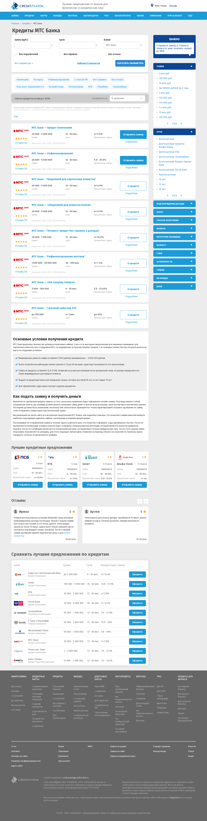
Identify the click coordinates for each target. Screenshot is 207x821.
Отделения (63, 751)
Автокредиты (90, 15)
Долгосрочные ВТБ (169, 152)
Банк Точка (162, 703)
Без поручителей (28, 54)
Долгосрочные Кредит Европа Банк (175, 163)
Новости (192, 746)
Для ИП (160, 686)
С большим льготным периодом (37, 697)
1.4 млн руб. (165, 107)
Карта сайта (16, 766)
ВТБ (90, 86)
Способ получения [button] (168, 220)
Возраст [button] (161, 245)
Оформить (137, 574)
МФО (90, 746)
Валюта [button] (161, 228)
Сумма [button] (160, 66)
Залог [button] (160, 212)
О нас (13, 746)
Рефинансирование (58, 79)
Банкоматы (63, 756)
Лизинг (181, 713)
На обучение (59, 711)
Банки (140, 15)
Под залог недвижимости (30, 86)
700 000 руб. (165, 78)
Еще (190, 15)
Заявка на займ (117, 751)
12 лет (162, 184)
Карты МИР (99, 686)
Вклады (57, 15)
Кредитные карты (38, 678)
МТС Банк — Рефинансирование (52, 153)
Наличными (22, 79)
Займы (15, 15)
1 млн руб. (164, 93)
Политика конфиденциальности (26, 761)
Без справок (70, 54)
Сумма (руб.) (21, 39)
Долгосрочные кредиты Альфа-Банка (171, 145)
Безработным (56, 86)
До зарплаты (17, 700)
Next (145, 500)
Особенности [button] (164, 261)
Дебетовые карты (101, 678)
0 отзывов (107, 464)
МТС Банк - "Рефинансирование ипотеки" (58, 256)
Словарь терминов (161, 746)
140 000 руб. (165, 102)
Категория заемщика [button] (168, 237)
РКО (106, 15)
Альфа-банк (125, 463)
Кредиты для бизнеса (185, 678)
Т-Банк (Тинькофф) (38, 621)
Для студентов (101, 700)
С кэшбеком (37, 726)
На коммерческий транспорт (122, 721)
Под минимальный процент (121, 689)
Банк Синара (35, 659)
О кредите (133, 186)
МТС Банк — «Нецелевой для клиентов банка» (61, 204)
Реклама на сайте (19, 756)
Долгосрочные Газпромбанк (174, 156)
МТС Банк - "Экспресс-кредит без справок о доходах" (66, 230)
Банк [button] (159, 286)
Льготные (119, 707)
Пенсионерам (76, 86)
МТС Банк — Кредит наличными (52, 127)
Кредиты (29, 15)
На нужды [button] (162, 278)
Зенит (86, 463)
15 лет (162, 189)
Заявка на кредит (118, 746)
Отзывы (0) (21, 142)
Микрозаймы (19, 676)
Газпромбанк (120, 86)
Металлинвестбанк (38, 630)
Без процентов (18, 705)
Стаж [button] (159, 253)
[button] (127, 98)
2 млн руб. (164, 73)
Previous (139, 500)
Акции (191, 756)
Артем (95, 512)
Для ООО (161, 691)
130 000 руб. (165, 97)
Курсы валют (175, 15)
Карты (43, 15)
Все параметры (23, 63)
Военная (140, 721)
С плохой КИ (81, 79)
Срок (62, 39)
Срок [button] (159, 132)
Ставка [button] (160, 270)
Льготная (140, 694)
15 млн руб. (165, 112)
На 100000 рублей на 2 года (173, 88)
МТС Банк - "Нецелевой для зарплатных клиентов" (64, 179)
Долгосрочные (166, 139)
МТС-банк (33, 640)
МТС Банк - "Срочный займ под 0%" (54, 308)
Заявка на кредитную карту (122, 756)
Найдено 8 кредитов (88, 63)
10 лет (162, 179)
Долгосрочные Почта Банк (173, 169)
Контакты (15, 751)
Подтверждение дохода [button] (170, 204)
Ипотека (72, 15)
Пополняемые (80, 694)
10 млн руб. (165, 83)
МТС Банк (111, 45)
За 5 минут (16, 710)
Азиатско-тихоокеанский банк (44, 573)
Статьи (191, 751)
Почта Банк (34, 601)
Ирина (24, 512)
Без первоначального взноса (123, 699)
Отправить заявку (133, 134)
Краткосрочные (167, 174)
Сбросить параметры (130, 63)
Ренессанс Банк (36, 649)
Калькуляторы (123, 15)
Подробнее (175, 798)
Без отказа (114, 54)
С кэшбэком (100, 691)
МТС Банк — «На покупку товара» (53, 282)
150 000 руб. (165, 117)
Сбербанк (103, 86)
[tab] (174, 66)
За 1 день (99, 696)
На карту (38, 79)
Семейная (140, 699)
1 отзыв (39, 463)
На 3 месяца (79, 706)
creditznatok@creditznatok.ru (75, 778)
